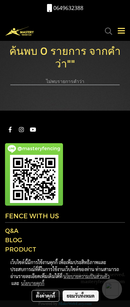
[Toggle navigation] (121, 31)
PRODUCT (20, 249)
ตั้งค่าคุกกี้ (45, 296)
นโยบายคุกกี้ (32, 283)
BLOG (13, 239)
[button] (106, 31)
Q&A (11, 230)
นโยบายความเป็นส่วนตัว (86, 276)
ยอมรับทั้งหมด (81, 296)
